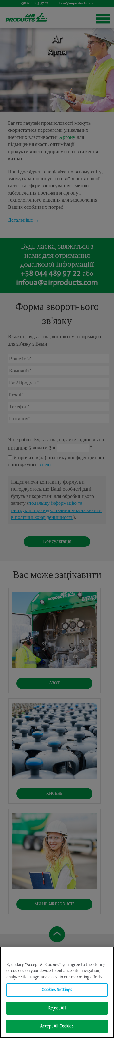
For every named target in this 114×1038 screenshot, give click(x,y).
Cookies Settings (57, 990)
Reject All (56, 1008)
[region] (57, 992)
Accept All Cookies (56, 1026)
